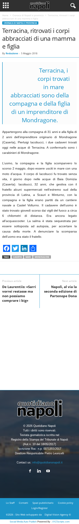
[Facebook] (31, 471)
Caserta (17, 257)
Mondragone (42, 257)
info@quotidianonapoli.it (47, 462)
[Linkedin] (40, 471)
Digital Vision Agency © (58, 514)
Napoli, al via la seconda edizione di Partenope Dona (60, 291)
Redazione (12, 53)
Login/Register (39, 508)
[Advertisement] (39, 347)
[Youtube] (49, 471)
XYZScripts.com (61, 521)
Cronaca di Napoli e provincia (28, 15)
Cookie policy (65, 502)
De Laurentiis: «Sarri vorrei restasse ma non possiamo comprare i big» (19, 294)
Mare (28, 257)
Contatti (23, 502)
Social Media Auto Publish (23, 521)
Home (5, 15)
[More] (59, 267)
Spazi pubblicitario (43, 502)
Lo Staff (10, 502)
